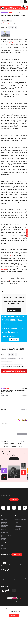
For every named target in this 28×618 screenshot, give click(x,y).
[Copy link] (16, 27)
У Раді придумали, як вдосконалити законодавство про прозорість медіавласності (13, 391)
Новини (10, 12)
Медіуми (3, 539)
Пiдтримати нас (16, 554)
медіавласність (18, 364)
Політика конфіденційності (21, 519)
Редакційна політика (19, 518)
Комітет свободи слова (7, 366)
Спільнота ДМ (14, 458)
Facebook (18, 226)
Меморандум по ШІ (19, 520)
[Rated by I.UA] (19, 598)
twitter (2, 545)
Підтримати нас (18, 526)
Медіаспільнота (5, 12)
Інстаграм (3, 548)
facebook (3, 544)
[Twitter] (12, 27)
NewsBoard (3, 526)
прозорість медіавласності (8, 364)
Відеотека (3, 529)
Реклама (17, 523)
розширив (4, 269)
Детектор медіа (4, 518)
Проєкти (3, 516)
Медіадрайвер (4, 525)
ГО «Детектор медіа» (6, 535)
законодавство (17, 366)
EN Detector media (5, 532)
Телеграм (3, 547)
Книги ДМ (17, 522)
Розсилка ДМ (18, 529)
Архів (16, 531)
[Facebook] (9, 27)
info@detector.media (7, 569)
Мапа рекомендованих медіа (7, 536)
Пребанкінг (3, 523)
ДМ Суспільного (4, 520)
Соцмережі (4, 542)
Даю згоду (14, 615)
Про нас (17, 516)
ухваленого (4, 254)
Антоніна (3, 533)
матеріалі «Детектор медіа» (14, 280)
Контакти (17, 525)
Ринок (3, 388)
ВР (22, 366)
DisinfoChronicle (4, 528)
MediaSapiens (4, 519)
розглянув (24, 250)
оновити (24, 417)
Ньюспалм (3, 538)
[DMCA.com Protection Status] (9, 598)
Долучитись (14, 339)
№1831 (11, 42)
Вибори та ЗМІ (4, 531)
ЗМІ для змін (4, 522)
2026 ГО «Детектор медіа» (8, 570)
